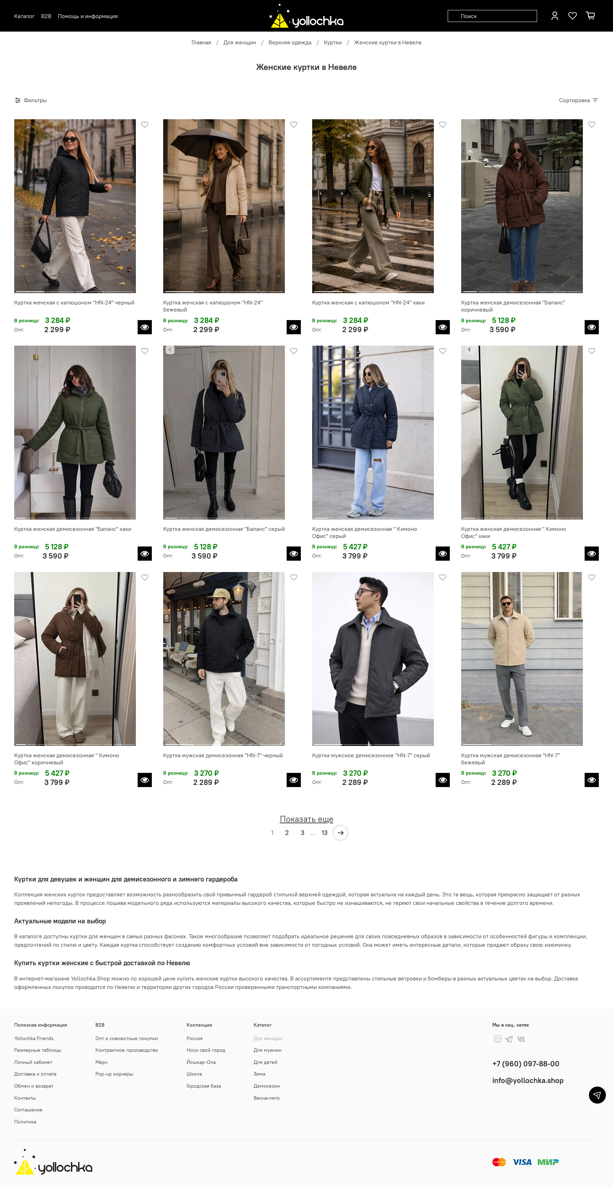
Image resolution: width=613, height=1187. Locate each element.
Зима (259, 1074)
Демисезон (267, 1086)
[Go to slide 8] (574, 288)
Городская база (204, 1086)
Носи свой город (206, 1050)
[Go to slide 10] (118, 515)
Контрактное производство (126, 1050)
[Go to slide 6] (544, 288)
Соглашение (28, 1109)
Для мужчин (268, 1050)
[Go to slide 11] (129, 515)
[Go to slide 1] (30, 288)
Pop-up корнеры (114, 1074)
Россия (195, 1038)
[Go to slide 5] (529, 288)
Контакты (25, 1098)
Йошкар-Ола (201, 1062)
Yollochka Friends (34, 1038)
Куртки (333, 42)
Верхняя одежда (290, 42)
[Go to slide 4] (119, 288)
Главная (201, 42)
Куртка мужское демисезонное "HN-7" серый (371, 755)
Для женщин (239, 42)
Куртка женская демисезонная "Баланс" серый (224, 528)
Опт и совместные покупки (126, 1038)
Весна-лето (267, 1098)
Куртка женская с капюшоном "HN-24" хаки (368, 302)
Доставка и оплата (35, 1074)
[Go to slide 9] (107, 515)
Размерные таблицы (37, 1050)
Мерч (101, 1062)
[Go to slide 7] (559, 288)
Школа (194, 1074)
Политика (25, 1122)
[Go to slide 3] (90, 288)
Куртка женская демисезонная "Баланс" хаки (72, 528)
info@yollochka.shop (528, 1080)
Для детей (265, 1062)
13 (324, 833)
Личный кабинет (33, 1062)
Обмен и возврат (33, 1086)
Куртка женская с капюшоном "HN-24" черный (74, 302)
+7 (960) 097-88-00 (525, 1063)
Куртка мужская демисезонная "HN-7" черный (223, 755)
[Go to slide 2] (60, 288)
